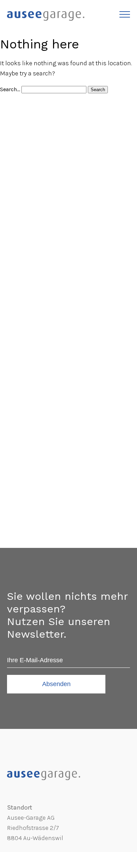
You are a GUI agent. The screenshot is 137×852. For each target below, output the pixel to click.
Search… (10, 89)
